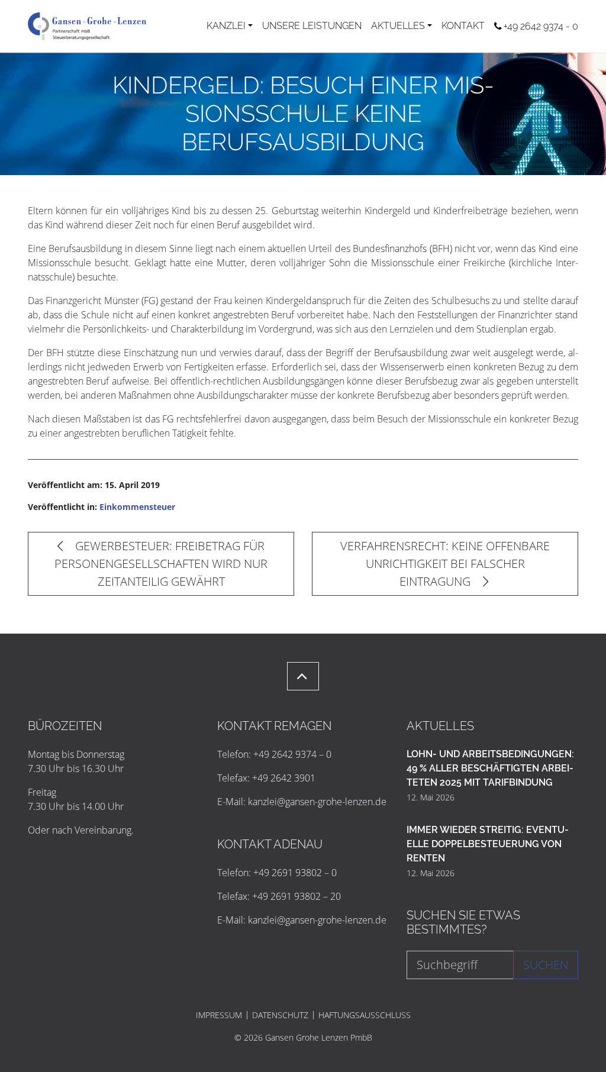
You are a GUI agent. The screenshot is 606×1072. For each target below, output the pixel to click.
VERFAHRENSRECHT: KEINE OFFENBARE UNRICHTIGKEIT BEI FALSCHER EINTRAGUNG (445, 563)
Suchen (545, 965)
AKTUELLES (398, 25)
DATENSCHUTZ (280, 1015)
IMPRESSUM (219, 1015)
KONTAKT (463, 25)
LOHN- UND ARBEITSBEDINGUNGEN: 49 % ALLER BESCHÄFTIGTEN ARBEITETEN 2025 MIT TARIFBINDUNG (490, 768)
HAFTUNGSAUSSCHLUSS (364, 1015)
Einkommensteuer (137, 506)
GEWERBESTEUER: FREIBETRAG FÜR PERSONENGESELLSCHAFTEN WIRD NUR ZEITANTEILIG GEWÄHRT (160, 563)
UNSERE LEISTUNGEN (312, 25)
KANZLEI (226, 25)
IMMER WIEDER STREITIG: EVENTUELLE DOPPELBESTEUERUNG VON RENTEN (488, 844)
